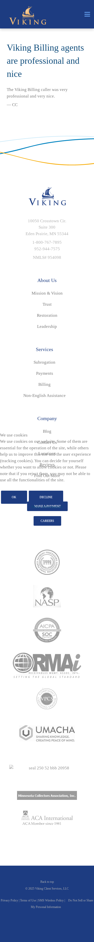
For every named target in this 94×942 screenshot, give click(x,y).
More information (47, 507)
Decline (46, 497)
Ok (14, 497)
